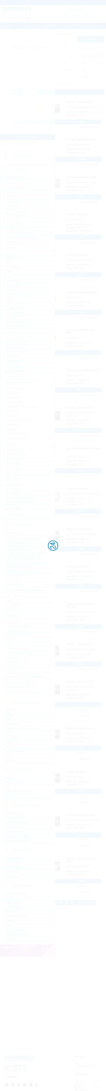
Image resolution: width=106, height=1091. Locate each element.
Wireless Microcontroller (17, 934)
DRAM (10, 263)
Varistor (10, 671)
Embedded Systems (15, 827)
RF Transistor (13, 489)
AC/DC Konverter (15, 188)
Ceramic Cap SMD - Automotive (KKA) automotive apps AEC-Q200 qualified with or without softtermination (24, 557)
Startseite (6, 26)
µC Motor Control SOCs (17, 326)
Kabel (8, 720)
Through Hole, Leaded (17, 648)
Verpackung (65, 69)
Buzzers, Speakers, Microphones (22, 683)
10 (75, 902)
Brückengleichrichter (16, 338)
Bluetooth (10, 898)
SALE (69, 84)
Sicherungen (11, 738)
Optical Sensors (14, 468)
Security (9, 925)
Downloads (66, 26)
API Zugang (79, 1083)
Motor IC (10, 210)
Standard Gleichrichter (17, 351)
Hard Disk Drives (13, 867)
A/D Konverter (13, 183)
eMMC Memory (14, 267)
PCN (39, 26)
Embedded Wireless (15, 907)
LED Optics (12, 416)
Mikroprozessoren (15, 285)
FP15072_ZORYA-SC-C (78, 644)
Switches (9, 760)
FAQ (76, 1081)
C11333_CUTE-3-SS (77, 255)
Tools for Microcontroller (17, 322)
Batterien (9, 715)
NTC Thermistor (14, 662)
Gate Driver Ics (13, 201)
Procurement (28, 26)
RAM (9, 299)
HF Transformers (14, 605)
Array (9, 644)
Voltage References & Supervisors (22, 238)
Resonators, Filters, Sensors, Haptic (23, 692)
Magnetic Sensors (15, 459)
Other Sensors (13, 473)
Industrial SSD (12, 872)
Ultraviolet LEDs (14, 397)
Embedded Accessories (17, 813)
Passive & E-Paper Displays (19, 791)
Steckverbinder (12, 724)
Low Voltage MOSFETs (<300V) (21, 498)
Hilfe (101, 26)
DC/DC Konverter (15, 197)
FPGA (9, 272)
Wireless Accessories (15, 930)
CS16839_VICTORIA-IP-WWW (82, 370)
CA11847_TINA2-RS (77, 214)
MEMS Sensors (14, 463)
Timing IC (11, 317)
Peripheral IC (13, 294)
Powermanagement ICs (17, 215)
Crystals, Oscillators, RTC (18, 687)
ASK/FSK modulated (15, 894)
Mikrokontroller (13, 281)
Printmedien (80, 26)
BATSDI (9, 710)
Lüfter (8, 733)
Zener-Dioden (13, 365)
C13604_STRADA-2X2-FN (80, 728)
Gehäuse (64, 63)
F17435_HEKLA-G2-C (78, 566)
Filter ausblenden (90, 39)
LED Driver (12, 429)
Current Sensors (14, 450)
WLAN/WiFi (10, 939)
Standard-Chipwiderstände (19, 626)
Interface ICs (12, 206)
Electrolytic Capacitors (17, 575)
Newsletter (79, 1088)
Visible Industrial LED (16, 438)
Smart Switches (14, 219)
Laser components (15, 388)
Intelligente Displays (15, 782)
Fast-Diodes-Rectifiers (17, 342)
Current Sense (13, 621)
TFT (7, 796)
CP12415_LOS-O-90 (77, 488)
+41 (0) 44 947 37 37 (83, 1066)
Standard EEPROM (16, 308)
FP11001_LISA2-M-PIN (78, 407)
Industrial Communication (18, 836)
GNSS (8, 912)
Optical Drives (12, 876)
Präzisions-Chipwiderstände (20, 635)
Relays (8, 756)
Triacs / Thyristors (15, 514)
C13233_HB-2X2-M (76, 771)
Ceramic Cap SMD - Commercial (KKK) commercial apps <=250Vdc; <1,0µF (25, 540)
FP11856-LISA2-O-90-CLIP (80, 815)
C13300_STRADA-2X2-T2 (80, 681)
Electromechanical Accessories (20, 729)
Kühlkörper (10, 747)
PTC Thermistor (14, 666)
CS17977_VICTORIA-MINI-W (81, 292)
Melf (8, 639)
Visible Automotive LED (17, 434)
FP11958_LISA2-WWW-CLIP (81, 139)
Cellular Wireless (13, 903)
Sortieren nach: (67, 56)
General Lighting (14, 402)
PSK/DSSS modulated (16, 916)
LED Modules (13, 425)
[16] (93, 902)
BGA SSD (11, 254)
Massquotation (51, 26)
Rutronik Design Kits (16, 304)
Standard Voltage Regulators (20, 233)
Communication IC (15, 258)
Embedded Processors (16, 822)
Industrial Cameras (14, 832)
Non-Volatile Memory (16, 290)
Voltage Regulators (15, 242)
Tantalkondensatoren (16, 584)
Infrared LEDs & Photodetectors (21, 406)
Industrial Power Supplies (17, 841)
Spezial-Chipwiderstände (18, 630)
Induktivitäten (13, 609)
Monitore (9, 778)
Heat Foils (10, 742)
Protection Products (15, 751)
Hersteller (64, 76)
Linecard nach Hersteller (23, 156)
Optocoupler (12, 411)
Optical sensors (14, 393)
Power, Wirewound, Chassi (19, 653)
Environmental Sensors (17, 454)
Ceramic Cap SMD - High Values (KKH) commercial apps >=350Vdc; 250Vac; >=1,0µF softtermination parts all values (28, 547)
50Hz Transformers (15, 596)
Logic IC (10, 276)
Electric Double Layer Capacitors (22, 571)
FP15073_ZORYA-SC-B (78, 529)
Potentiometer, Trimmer (17, 657)
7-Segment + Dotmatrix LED (19, 420)
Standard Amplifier (15, 224)
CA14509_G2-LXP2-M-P (79, 102)
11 (81, 902)
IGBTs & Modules (14, 484)
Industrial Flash (12, 863)
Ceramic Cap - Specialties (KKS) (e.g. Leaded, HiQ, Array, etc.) (22, 565)
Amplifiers (11, 192)
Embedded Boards (14, 818)
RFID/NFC (10, 921)
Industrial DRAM (13, 858)
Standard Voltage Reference (20, 228)
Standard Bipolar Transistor (19, 493)
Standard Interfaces (15, 313)
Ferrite (10, 600)
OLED (8, 787)
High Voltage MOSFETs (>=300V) (22, 502)
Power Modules (14, 377)
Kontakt (92, 26)
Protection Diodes (15, 347)
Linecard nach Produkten (23, 144)
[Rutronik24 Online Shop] (17, 9)
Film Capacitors (14, 580)
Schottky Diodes (14, 356)
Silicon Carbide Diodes (17, 361)
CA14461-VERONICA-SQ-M (81, 177)
